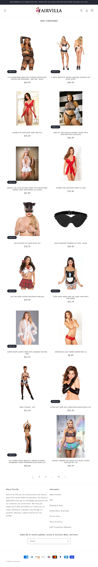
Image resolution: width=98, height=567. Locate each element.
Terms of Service (56, 522)
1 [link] (32, 476)
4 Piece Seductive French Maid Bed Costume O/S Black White (70, 78)
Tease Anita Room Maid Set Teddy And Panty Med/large (71, 298)
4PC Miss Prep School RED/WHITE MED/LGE (27, 297)
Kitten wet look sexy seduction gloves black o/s (71, 407)
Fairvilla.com (16, 561)
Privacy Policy (54, 516)
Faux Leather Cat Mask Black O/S (27, 243)
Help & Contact (55, 494)
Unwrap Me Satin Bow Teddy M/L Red (71, 188)
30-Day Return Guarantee (59, 511)
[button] (5, 10)
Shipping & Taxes (56, 505)
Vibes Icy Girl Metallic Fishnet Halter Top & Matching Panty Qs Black (70, 134)
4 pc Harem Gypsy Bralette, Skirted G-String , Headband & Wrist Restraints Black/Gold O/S (27, 462)
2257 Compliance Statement (60, 527)
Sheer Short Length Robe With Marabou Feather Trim (27, 353)
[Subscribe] (67, 541)
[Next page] (65, 476)
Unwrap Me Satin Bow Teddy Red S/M (27, 133)
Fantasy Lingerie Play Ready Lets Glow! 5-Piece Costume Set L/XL (71, 462)
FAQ (51, 500)
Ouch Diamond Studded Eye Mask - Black (70, 243)
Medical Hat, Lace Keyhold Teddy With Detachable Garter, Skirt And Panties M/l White (27, 189)
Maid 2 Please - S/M (27, 407)
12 (59, 476)
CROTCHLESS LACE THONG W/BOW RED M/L (71, 352)
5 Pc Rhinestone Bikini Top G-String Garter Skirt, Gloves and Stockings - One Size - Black (27, 78)
